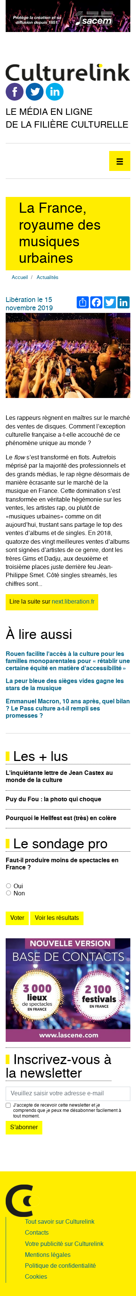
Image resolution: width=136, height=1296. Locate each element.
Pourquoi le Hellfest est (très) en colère (61, 819)
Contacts (37, 1233)
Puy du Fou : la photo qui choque (53, 800)
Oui (18, 887)
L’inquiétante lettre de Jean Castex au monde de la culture (59, 777)
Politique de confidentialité (60, 1266)
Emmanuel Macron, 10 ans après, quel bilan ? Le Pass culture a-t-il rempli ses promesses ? (68, 709)
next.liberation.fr (73, 602)
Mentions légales (48, 1255)
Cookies (36, 1277)
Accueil (20, 277)
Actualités (48, 277)
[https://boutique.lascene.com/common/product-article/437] (68, 990)
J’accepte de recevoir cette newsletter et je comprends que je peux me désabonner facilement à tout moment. (67, 1111)
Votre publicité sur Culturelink (64, 1244)
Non (19, 894)
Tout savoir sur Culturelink (59, 1222)
